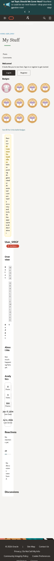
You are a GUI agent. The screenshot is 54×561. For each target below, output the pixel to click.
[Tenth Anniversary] (32, 88)
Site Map (31, 546)
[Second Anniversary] (6, 103)
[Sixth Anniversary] (6, 118)
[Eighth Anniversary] (32, 118)
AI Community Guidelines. (39, 1)
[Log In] (50, 18)
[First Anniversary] (45, 88)
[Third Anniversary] (19, 103)
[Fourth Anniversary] (32, 103)
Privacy (17, 551)
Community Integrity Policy (16, 556)
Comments (7, 57)
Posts (5, 54)
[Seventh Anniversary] (19, 118)
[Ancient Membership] (6, 88)
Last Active (8, 423)
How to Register (26, 23)
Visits (8, 398)
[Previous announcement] (25, 12)
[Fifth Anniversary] (45, 103)
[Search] (44, 18)
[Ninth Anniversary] (19, 88)
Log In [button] (8, 73)
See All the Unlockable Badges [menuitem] (13, 130)
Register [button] (23, 73)
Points (7, 406)
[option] (10, 273)
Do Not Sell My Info (31, 551)
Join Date (8, 414)
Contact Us (44, 546)
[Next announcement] (29, 12)
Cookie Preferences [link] (41, 556)
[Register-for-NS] (27, 18)
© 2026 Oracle (11, 546)
